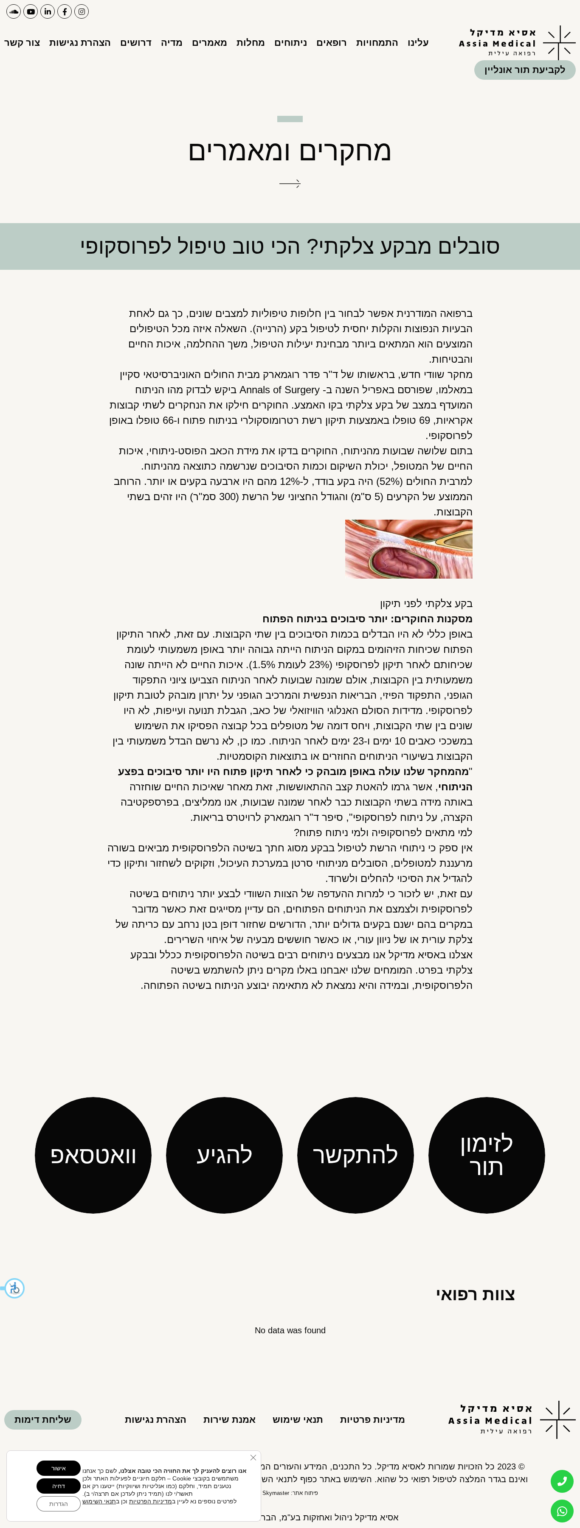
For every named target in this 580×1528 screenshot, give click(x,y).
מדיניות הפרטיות (150, 1501)
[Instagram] (81, 11)
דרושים (136, 42)
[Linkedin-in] (47, 11)
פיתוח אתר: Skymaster (290, 1493)
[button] (12, 1288)
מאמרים (209, 42)
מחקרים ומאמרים (290, 150)
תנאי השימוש (99, 1501)
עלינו (418, 42)
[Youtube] (30, 11)
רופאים (331, 42)
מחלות (251, 42)
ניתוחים (290, 42)
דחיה (58, 1486)
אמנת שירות (229, 1419)
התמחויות (377, 42)
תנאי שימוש (298, 1419)
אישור (58, 1468)
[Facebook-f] (64, 11)
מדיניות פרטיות (372, 1419)
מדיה (172, 42)
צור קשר (22, 42)
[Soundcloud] (13, 11)
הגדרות (58, 1503)
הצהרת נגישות (80, 42)
